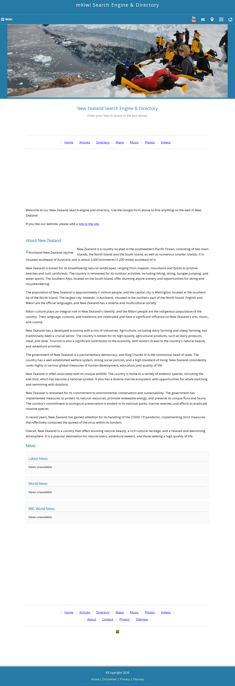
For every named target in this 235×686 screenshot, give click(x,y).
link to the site (89, 224)
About (91, 619)
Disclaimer (109, 679)
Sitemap (142, 619)
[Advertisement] (117, 178)
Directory (103, 142)
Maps (120, 142)
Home (68, 142)
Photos (150, 142)
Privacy (124, 619)
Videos (166, 142)
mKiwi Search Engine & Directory (117, 4)
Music (134, 142)
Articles (84, 142)
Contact (107, 619)
